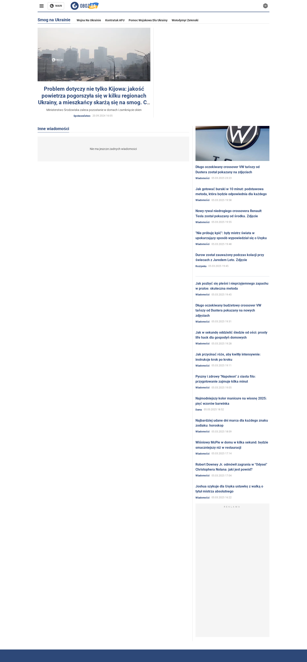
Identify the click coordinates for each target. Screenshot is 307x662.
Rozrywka (200, 266)
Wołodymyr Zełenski (185, 20)
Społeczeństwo (82, 115)
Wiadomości (202, 178)
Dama (198, 409)
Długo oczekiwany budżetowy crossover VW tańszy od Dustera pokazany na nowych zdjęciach (228, 310)
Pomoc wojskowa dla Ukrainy (148, 20)
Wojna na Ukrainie (89, 20)
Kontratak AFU (114, 20)
